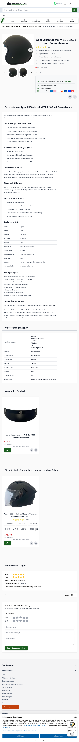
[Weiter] (31, 73)
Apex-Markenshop (48, 305)
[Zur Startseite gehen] (17, 3)
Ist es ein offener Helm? (13, 282)
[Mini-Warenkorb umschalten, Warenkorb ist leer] (74, 3)
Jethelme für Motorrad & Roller (31, 26)
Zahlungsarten (7, 687)
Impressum (6, 703)
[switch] (72, 734)
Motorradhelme (15, 26)
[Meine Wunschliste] (69, 3)
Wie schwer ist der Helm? (14, 293)
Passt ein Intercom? (12, 290)
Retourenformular (8, 681)
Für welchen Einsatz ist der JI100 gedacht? (20, 277)
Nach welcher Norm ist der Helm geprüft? (19, 279)
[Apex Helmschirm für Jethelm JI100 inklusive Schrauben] (21, 415)
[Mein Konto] (65, 3)
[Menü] (75, 722)
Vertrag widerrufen (11, 707)
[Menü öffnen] (3, 15)
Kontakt (5, 700)
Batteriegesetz (7, 693)
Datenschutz (6, 690)
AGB (3, 675)
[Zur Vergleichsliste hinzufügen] (75, 97)
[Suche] (74, 10)
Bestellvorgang (7, 697)
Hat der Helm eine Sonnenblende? (16, 285)
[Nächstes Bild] (30, 50)
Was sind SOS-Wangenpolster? (16, 287)
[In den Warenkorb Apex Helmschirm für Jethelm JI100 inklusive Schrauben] (7, 450)
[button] (56, 47)
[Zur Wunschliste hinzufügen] (70, 97)
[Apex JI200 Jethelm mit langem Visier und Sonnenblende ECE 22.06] (21, 494)
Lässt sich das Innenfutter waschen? (18, 295)
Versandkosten (49, 72)
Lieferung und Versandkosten (12, 684)
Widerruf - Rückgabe (9, 678)
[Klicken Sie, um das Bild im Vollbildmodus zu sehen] (18, 49)
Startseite (5, 26)
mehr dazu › (67, 81)
